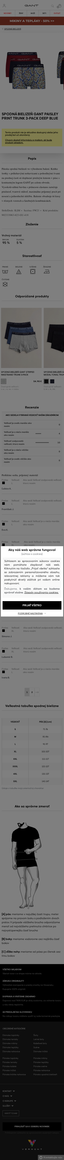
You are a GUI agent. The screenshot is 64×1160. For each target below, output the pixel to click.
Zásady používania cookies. (41, 592)
